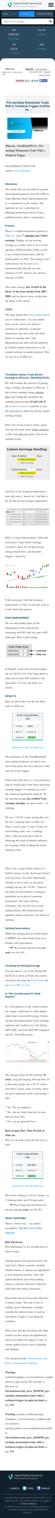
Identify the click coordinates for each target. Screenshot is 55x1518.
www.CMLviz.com (19, 985)
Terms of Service (29, 1503)
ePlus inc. (10, 235)
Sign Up (25, 14)
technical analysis (19, 406)
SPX (14, 30)
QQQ (41, 44)
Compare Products (44, 14)
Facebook (45, 1488)
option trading (35, 314)
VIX (14, 44)
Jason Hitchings (22, 170)
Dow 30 (41, 30)
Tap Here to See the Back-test (27, 747)
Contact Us (14, 1488)
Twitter (30, 1488)
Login (5, 14)
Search (51, 21)
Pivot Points (37, 980)
